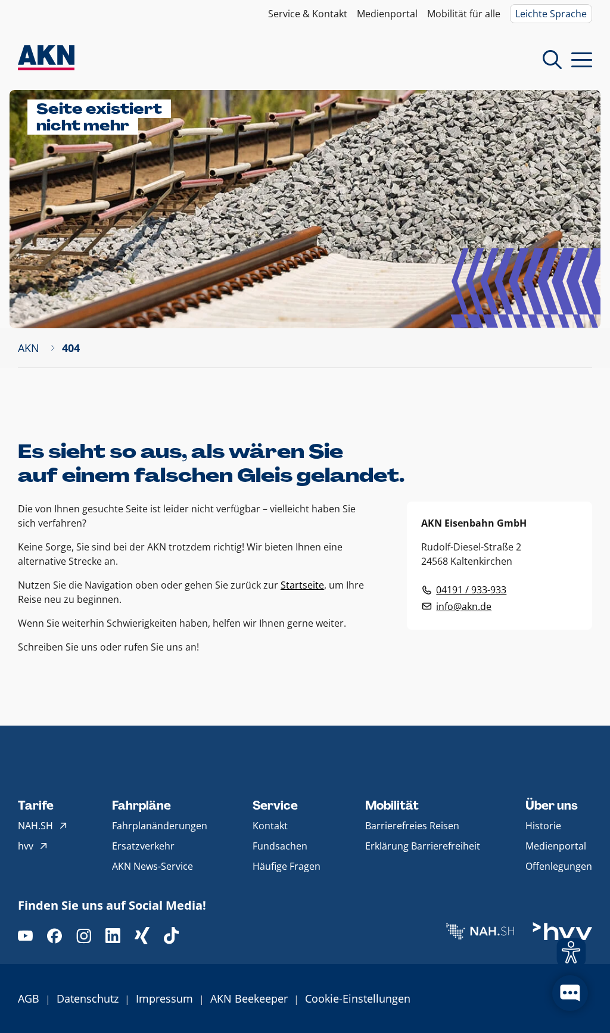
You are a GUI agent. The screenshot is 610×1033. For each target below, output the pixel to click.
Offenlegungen (558, 866)
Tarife (36, 805)
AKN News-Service (152, 866)
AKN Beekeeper (249, 998)
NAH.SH (35, 825)
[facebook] (54, 935)
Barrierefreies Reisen (412, 825)
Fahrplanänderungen (159, 825)
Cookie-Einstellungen (357, 998)
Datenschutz (88, 998)
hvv (25, 845)
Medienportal (387, 13)
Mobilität (392, 805)
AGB (28, 998)
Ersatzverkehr (143, 845)
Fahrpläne (141, 805)
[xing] (142, 935)
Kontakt (270, 825)
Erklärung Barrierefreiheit (422, 845)
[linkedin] (112, 935)
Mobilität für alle (463, 13)
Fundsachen (280, 845)
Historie (543, 825)
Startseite (302, 585)
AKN (28, 348)
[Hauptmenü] (581, 59)
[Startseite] (46, 59)
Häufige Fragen (286, 866)
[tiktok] (171, 935)
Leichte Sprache (551, 13)
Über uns (551, 805)
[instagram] (83, 935)
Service (275, 805)
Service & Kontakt (307, 13)
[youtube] (25, 935)
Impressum (164, 998)
